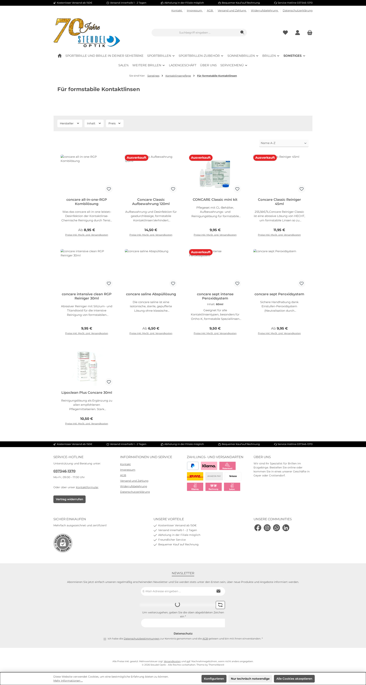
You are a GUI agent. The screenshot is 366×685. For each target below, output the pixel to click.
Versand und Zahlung (232, 10)
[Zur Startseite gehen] (86, 32)
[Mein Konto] (297, 33)
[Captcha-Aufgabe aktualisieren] (220, 605)
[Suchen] (242, 32)
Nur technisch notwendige (250, 678)
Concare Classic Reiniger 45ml (279, 202)
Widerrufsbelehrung (265, 10)
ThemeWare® (216, 664)
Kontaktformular (87, 487)
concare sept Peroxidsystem (279, 294)
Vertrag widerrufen (69, 499)
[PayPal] (193, 466)
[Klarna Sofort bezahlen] (195, 487)
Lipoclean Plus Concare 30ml (86, 393)
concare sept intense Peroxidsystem (215, 296)
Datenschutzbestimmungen (142, 638)
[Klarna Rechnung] (213, 487)
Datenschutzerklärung (298, 10)
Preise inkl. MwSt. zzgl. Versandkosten (86, 234)
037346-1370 (64, 471)
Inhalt (91, 123)
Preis (112, 123)
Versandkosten (172, 661)
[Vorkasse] (233, 476)
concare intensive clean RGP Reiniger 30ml (87, 296)
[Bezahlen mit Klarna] (209, 466)
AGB (210, 10)
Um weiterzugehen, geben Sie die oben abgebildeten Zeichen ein (183, 614)
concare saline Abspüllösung (151, 294)
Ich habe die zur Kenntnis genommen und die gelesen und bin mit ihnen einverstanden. (185, 638)
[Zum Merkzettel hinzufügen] (109, 189)
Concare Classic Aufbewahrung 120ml (151, 202)
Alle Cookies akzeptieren (294, 678)
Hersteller (67, 123)
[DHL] (195, 476)
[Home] (59, 56)
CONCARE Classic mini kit (215, 200)
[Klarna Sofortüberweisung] (232, 487)
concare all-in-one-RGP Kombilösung (86, 202)
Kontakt (177, 10)
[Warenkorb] (309, 33)
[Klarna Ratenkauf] (227, 466)
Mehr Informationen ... (68, 680)
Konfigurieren (214, 678)
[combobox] (195, 32)
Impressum (195, 10)
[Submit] (218, 591)
